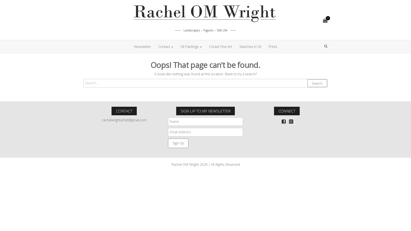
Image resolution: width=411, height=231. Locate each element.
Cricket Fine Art (220, 46)
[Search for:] (205, 83)
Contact (164, 46)
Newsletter (142, 46)
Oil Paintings (190, 46)
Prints (272, 46)
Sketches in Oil (250, 46)
